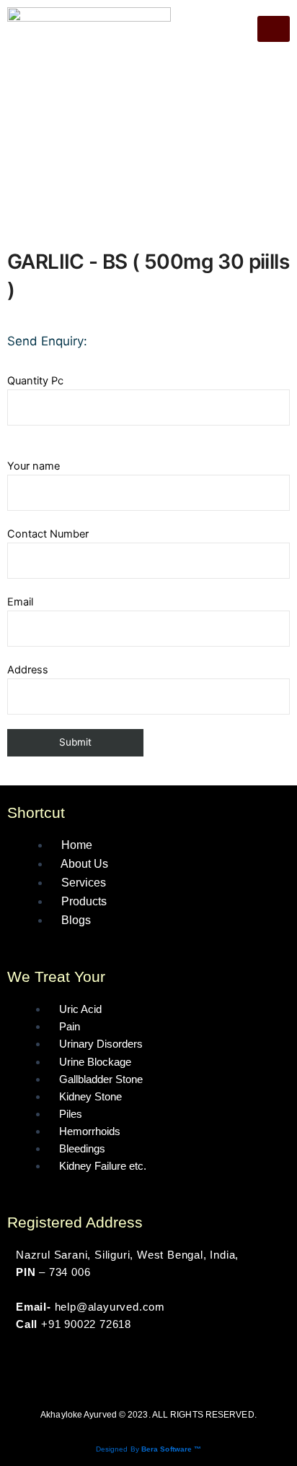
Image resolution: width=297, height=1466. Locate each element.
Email (20, 601)
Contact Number (48, 533)
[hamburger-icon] (273, 29)
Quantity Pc (35, 380)
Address (27, 669)
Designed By (149, 1449)
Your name (33, 466)
